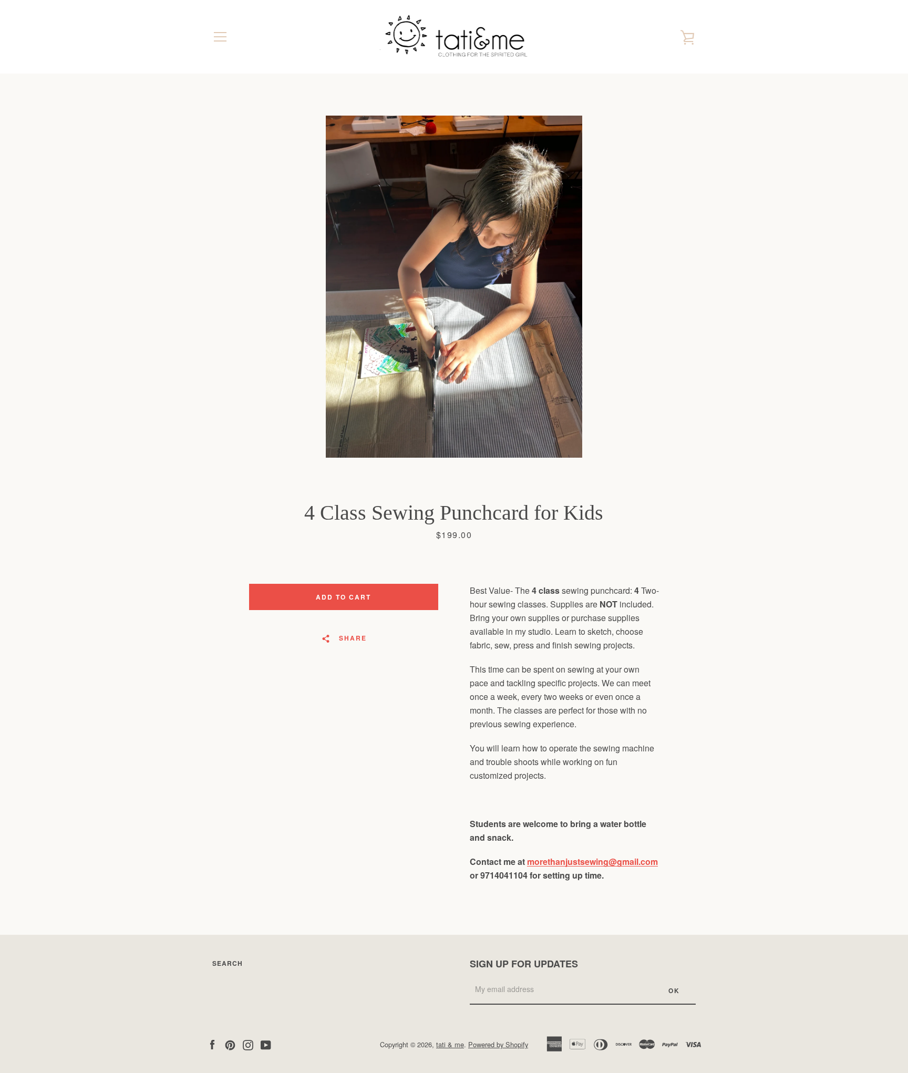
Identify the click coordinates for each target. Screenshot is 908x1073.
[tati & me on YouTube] (266, 1044)
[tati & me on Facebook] (212, 1044)
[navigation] (220, 37)
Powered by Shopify (498, 1044)
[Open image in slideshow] (454, 287)
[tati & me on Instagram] (248, 1044)
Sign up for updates (524, 964)
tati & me (450, 1044)
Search (227, 963)
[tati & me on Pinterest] (230, 1044)
